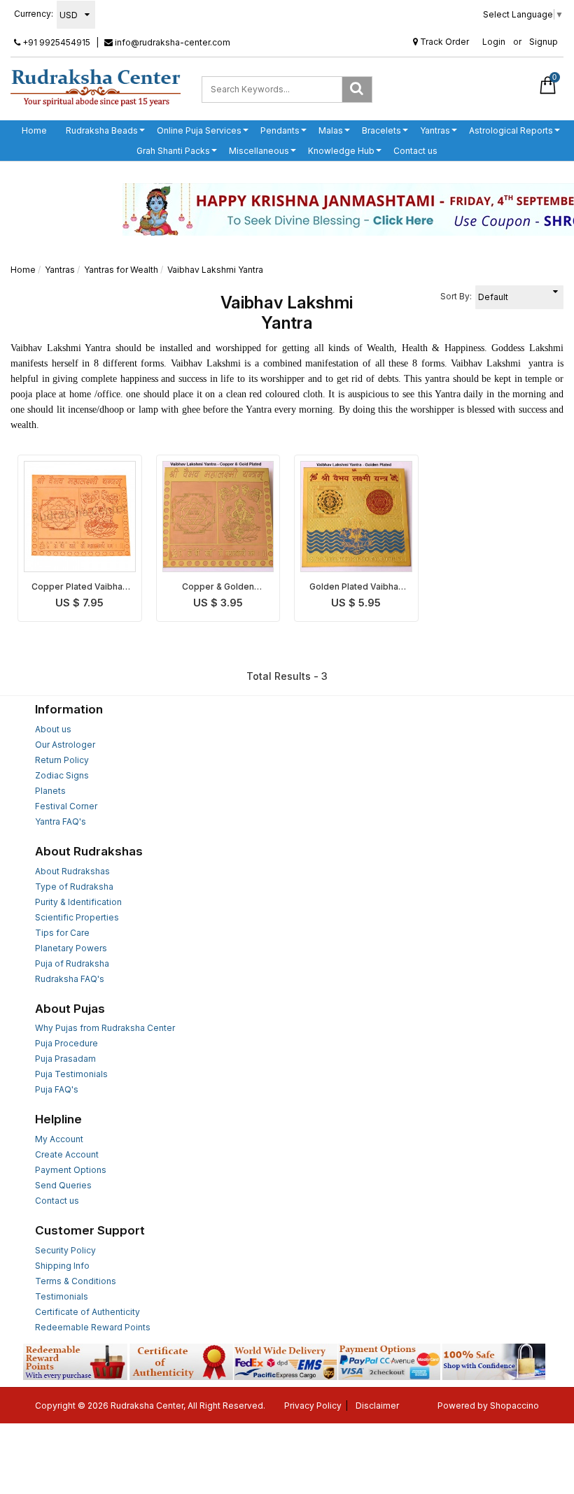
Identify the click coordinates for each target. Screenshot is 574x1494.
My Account (59, 1139)
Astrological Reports (511, 130)
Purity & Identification (78, 902)
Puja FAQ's (56, 1089)
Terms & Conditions (75, 1281)
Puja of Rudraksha (72, 963)
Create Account (67, 1154)
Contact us (415, 150)
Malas (330, 130)
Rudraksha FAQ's (69, 979)
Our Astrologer (65, 744)
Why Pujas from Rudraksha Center (105, 1028)
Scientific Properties (77, 917)
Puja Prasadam (65, 1058)
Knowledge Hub (341, 150)
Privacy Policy (313, 1405)
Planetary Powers (71, 948)
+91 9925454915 (55, 42)
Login (493, 41)
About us (53, 729)
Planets (50, 790)
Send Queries (63, 1185)
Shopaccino (514, 1405)
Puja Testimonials (71, 1074)
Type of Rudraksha (74, 886)
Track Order (443, 41)
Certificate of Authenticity (87, 1312)
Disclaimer (377, 1405)
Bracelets (381, 130)
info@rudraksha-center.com (171, 42)
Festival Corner (66, 806)
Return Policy (62, 760)
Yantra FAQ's (60, 821)
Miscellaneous (259, 150)
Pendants (280, 130)
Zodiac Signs (62, 775)
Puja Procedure (66, 1043)
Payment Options (70, 1170)
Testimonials (61, 1296)
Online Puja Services (199, 130)
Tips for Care (62, 932)
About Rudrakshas (72, 871)
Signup (543, 41)
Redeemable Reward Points (92, 1327)
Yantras (435, 130)
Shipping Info (62, 1265)
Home (34, 130)
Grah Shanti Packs (173, 150)
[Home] (95, 87)
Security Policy (65, 1250)
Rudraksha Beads (102, 130)
